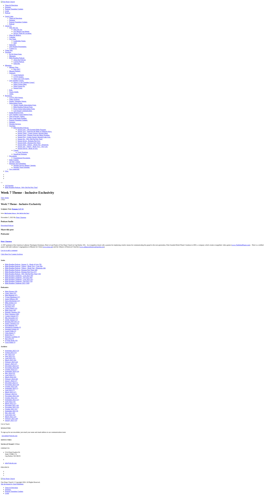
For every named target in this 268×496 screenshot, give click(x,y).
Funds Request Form (16, 113)
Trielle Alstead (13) (11, 320)
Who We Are (13, 28)
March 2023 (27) (10, 392)
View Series (5, 198)
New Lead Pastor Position (18, 118)
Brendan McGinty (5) (12, 322)
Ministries (8, 65)
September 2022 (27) (12, 400)
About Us (8, 26)
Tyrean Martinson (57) (12, 297)
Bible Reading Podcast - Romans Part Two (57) (21, 272)
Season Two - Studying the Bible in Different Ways (35, 131)
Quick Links (9, 16)
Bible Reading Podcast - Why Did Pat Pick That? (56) (23, 274)
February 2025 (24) (11, 362)
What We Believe (15, 35)
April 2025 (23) (10, 358)
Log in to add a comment (9, 250)
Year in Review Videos (17, 116)
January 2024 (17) (11, 381)
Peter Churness (21, 217)
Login (7, 11)
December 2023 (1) (11, 383)
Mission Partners (15, 71)
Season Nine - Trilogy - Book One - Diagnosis (33, 145)
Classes (16, 150)
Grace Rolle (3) (10, 342)
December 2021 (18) (12, 405)
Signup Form (18, 88)
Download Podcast (7, 225)
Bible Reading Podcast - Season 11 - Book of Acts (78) (23, 264)
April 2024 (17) (10, 375)
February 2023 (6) (11, 394)
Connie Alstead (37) (11, 316)
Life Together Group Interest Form (21, 114)
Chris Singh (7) (10, 333)
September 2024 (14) (12, 371)
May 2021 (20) (10, 413)
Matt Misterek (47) (11, 295)
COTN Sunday (18, 77)
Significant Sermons (20, 154)
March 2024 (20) (10, 377)
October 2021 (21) (11, 409)
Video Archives (14, 99)
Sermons (8, 7)
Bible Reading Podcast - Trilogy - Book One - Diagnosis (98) (25, 268)
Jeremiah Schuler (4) (12, 329)
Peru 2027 (17, 69)
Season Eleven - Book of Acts (28, 148)
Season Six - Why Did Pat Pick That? (30, 139)
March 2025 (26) (10, 360)
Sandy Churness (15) (12, 323)
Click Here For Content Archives (12, 254)
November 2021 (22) (12, 407)
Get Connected (14, 169)
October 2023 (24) (11, 386)
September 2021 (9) (11, 411)
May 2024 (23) (10, 373)
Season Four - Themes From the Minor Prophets (34, 135)
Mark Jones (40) (10, 310)
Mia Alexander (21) (11, 318)
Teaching (8, 52)
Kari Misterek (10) (11, 325)
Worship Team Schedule (21, 167)
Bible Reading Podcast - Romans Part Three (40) (21, 270)
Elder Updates (14, 160)
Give (7, 171)
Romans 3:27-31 (18, 209)
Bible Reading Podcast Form (23, 107)
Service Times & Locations (22, 33)
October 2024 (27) (11, 369)
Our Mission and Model (21, 31)
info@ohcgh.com (11, 463)
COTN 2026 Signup (16, 97)
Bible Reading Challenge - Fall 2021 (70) (18, 281)
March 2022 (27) (10, 403)
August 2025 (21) (11, 352)
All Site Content (14, 162)
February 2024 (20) (11, 379)
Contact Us (13, 48)
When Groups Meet (20, 84)
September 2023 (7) (11, 388)
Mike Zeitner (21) (11, 303)
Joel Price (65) (10, 306)
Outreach (12, 73)
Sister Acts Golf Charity (21, 79)
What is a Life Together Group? (24, 82)
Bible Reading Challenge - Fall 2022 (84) (18, 278)
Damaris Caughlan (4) (12, 337)
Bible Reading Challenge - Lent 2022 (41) (19, 279)
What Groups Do (19, 86)
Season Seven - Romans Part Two (29, 141)
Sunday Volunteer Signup (18, 101)
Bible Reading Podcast (17, 58)
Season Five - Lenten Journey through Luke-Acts (34, 137)
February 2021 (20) (11, 418)
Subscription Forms (16, 103)
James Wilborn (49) (11, 299)
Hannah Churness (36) (12, 312)
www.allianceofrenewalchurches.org (92, 247)
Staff (15, 43)
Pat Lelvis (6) (9, 339)
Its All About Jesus (15, 54)
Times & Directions (11, 5)
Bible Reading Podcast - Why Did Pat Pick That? (21, 187)
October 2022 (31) (11, 398)
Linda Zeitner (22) (11, 308)
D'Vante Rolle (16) (11, 340)
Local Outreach (18, 75)
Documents (13, 156)
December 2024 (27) (12, 366)
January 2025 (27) (11, 364)
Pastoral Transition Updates (14, 9)
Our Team (12, 39)
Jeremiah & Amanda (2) (13, 327)
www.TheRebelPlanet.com (241, 245)
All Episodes (9, 185)
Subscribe (12, 45)
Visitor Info (9, 50)
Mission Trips (14, 67)
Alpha (11, 94)
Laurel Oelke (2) (10, 331)
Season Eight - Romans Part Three (29, 143)
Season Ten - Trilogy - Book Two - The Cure (33, 146)
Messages (12, 56)
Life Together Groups (16, 80)
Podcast (7, 13)
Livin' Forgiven (23, 152)
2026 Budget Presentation (18, 46)
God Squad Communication (22, 111)
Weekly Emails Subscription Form (24, 105)
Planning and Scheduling (17, 163)
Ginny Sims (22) (10, 293)
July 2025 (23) (10, 354)
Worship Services (15, 124)
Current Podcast (18, 62)
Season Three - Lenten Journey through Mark (33, 133)
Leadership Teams (19, 41)
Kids (11, 90)
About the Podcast (19, 60)
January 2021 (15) (11, 420)
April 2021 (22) (10, 415)
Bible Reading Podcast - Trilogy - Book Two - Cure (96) (24, 266)
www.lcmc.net (48, 247)
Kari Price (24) (10, 305)
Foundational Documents (21, 158)
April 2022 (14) (10, 402)
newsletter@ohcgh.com (9, 436)
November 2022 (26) (12, 396)
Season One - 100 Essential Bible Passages (32, 129)
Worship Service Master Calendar (24, 165)
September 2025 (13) (12, 351)
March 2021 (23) (10, 417)
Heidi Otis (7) (9, 335)
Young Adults (14, 92)
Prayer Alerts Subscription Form (24, 109)
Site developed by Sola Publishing (12, 484)
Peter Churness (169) (12, 314)
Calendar (12, 37)
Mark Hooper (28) (11, 291)
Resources (8, 96)
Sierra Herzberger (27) (12, 301)
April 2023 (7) (10, 390)
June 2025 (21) (10, 356)
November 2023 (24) (12, 385)
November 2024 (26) (12, 368)
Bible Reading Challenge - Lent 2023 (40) (19, 276)
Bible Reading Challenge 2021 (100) (17, 283)
